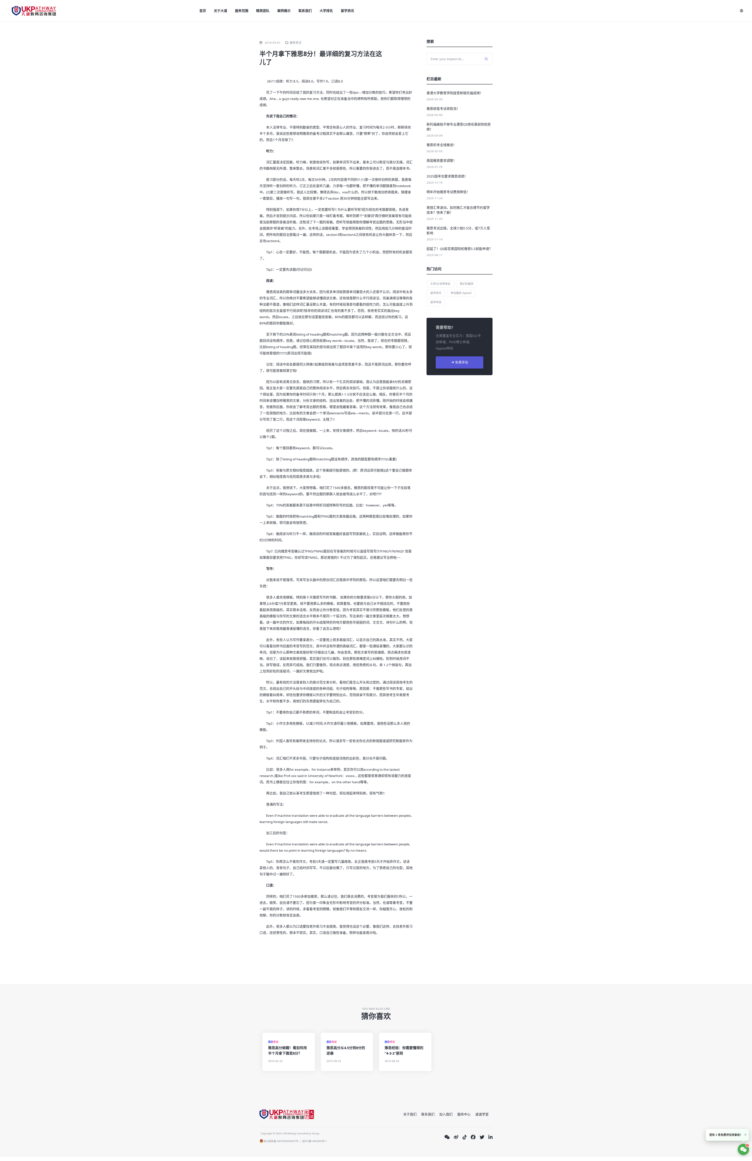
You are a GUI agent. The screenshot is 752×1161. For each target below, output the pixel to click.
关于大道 (220, 10)
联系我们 (305, 10)
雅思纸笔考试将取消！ (443, 108)
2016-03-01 (273, 42)
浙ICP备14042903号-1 (314, 1141)
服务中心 (464, 1114)
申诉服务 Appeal (461, 293)
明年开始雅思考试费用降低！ (448, 192)
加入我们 (446, 1114)
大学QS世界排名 (440, 283)
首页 (202, 10)
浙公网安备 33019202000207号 (280, 1141)
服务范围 (241, 10)
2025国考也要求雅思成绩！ (447, 176)
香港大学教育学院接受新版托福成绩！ (455, 93)
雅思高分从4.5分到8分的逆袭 (345, 1050)
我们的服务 (467, 283)
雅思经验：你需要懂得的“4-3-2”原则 (404, 1050)
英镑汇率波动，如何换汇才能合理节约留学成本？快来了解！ (458, 210)
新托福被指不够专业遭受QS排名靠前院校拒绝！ (459, 126)
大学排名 (326, 10)
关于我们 (410, 1114)
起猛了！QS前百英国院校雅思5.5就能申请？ (459, 248)
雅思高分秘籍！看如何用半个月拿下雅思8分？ (287, 1050)
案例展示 (284, 10)
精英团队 (262, 10)
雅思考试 (295, 42)
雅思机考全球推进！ (441, 145)
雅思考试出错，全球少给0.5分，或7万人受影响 (458, 230)
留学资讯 (347, 10)
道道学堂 (482, 1114)
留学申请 (435, 302)
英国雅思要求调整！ (441, 160)
